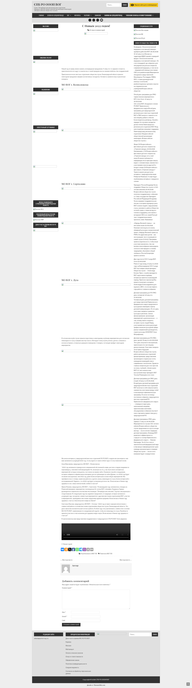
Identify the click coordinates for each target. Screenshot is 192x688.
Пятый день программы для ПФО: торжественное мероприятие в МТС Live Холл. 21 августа (145, 97)
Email (64, 616)
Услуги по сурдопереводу (55, 15)
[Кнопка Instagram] (89, 20)
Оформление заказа (72, 660)
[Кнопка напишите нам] (101, 20)
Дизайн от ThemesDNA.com (96, 685)
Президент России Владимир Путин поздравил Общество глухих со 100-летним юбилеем (146, 187)
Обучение (87, 15)
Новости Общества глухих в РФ (146, 43)
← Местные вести (66, 560)
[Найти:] (117, 5)
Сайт (63, 620)
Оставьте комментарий (97, 30)
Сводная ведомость (72, 667)
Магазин (68, 645)
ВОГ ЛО (94, 553)
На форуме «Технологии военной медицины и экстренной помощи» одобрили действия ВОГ (145, 49)
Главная (41, 15)
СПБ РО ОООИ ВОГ (47, 4)
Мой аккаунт (70, 649)
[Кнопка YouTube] (93, 20)
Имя (64, 612)
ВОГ (68, 15)
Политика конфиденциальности (76, 664)
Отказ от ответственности (74, 656)
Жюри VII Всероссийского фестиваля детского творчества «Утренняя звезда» (144, 147)
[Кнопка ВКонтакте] (97, 20)
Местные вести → (126, 560)
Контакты (77, 15)
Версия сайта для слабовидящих (145, 5)
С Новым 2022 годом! (96, 26)
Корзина (68, 642)
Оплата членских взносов (74, 653)
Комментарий (67, 588)
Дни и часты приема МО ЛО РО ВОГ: (78, 638)
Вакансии (98, 15)
